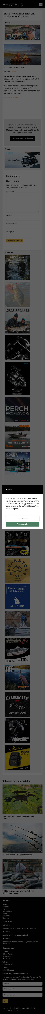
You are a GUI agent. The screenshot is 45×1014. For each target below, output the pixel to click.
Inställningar (22, 518)
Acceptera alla (22, 524)
